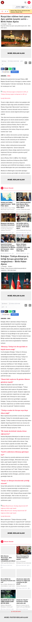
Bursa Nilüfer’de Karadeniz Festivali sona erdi (8, 580)
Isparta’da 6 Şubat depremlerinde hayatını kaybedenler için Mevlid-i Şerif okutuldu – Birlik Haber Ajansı (8, 247)
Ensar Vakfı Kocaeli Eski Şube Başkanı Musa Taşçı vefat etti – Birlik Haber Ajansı (23, 205)
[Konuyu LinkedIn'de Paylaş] (13, 69)
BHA (9, 76)
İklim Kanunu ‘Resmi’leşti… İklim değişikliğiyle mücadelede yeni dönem (8, 558)
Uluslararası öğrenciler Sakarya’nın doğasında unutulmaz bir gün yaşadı (23, 581)
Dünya (9, 24)
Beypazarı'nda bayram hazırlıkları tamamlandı (7, 224)
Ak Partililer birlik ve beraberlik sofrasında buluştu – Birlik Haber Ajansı (22, 226)
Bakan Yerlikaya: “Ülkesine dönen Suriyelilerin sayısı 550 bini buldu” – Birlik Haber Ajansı (23, 247)
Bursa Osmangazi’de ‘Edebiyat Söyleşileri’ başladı (22, 557)
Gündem (10, 266)
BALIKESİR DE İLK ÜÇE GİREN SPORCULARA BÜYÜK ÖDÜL (7, 601)
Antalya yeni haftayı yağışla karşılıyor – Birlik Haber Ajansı (8, 204)
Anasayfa (4, 24)
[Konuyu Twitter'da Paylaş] (6, 69)
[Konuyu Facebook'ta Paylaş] (2, 69)
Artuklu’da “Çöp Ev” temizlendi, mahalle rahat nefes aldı (22, 601)
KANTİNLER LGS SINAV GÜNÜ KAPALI (20, 11)
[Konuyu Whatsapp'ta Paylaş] (10, 69)
